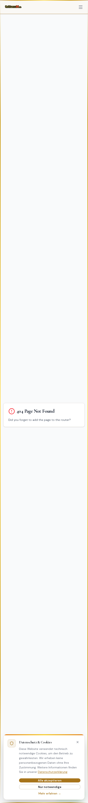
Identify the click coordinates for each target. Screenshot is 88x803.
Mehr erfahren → (49, 793)
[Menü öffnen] (81, 7)
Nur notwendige (49, 787)
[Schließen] (77, 742)
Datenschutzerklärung (52, 772)
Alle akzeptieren (50, 780)
